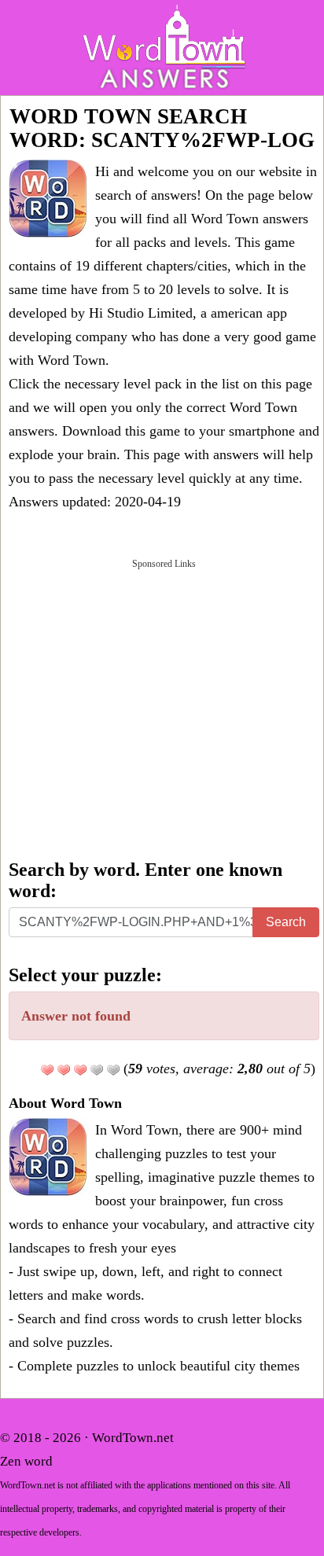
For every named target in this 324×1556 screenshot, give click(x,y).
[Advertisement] (162, 707)
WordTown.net (133, 1437)
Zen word (26, 1461)
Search (286, 922)
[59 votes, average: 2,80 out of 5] (47, 1070)
